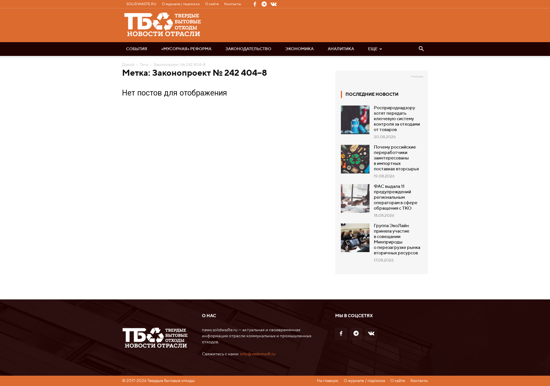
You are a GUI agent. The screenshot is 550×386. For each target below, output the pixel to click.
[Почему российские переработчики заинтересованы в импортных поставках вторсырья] (355, 159)
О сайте (212, 4)
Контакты (232, 4)
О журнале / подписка (181, 4)
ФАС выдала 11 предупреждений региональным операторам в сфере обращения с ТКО (395, 197)
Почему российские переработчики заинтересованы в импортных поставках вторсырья (396, 158)
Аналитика (341, 49)
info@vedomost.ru (258, 354)
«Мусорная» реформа (186, 49)
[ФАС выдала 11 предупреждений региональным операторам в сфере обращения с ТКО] (355, 198)
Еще (373, 49)
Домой (128, 65)
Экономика (299, 49)
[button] (421, 49)
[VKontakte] (273, 4)
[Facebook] (254, 4)
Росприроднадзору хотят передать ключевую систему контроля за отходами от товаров (397, 119)
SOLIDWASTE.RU (141, 4)
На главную (327, 381)
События (136, 49)
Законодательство (248, 49)
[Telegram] (264, 4)
